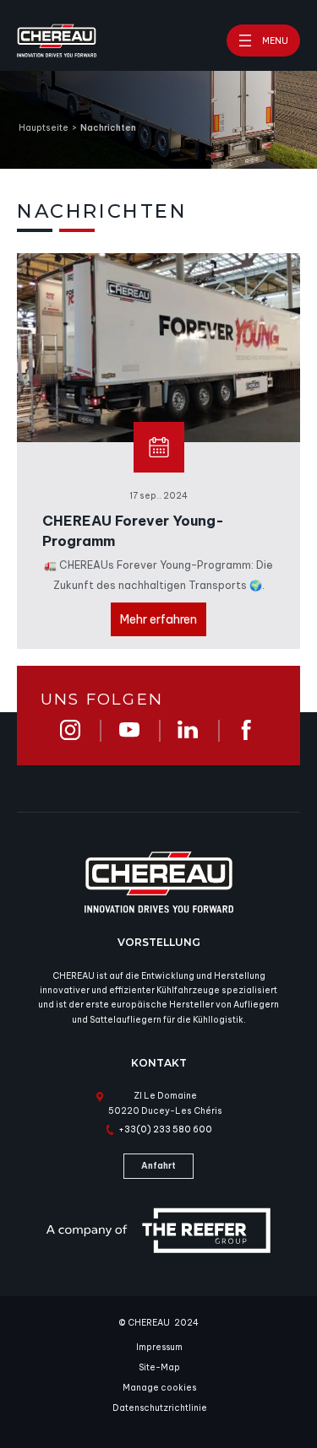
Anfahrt (158, 1165)
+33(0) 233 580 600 (165, 1129)
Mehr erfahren (158, 619)
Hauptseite (43, 127)
